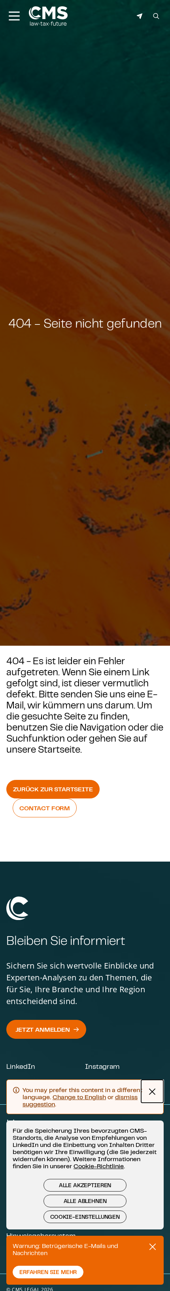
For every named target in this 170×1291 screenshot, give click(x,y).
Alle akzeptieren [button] (85, 1185)
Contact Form (44, 808)
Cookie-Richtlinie (99, 1166)
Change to (79, 1097)
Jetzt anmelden (42, 1029)
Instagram (102, 1066)
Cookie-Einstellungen (85, 1216)
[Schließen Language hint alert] (152, 1091)
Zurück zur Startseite (53, 789)
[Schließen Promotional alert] (153, 1247)
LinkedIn (20, 1066)
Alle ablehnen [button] (85, 1201)
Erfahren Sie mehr (48, 1272)
